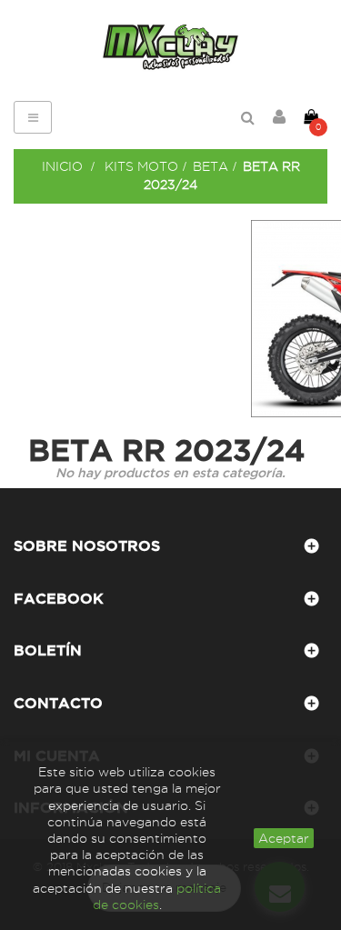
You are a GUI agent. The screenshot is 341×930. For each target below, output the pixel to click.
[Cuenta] (279, 117)
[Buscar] (248, 117)
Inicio (62, 166)
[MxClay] (170, 47)
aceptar (283, 838)
